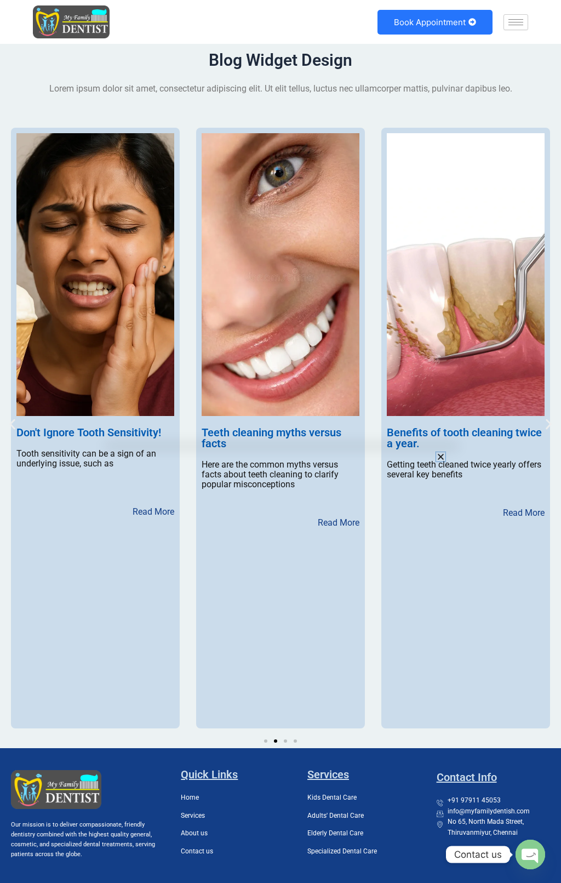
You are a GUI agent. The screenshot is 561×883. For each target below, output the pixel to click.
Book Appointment (430, 22)
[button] (12, 424)
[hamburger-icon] (515, 22)
